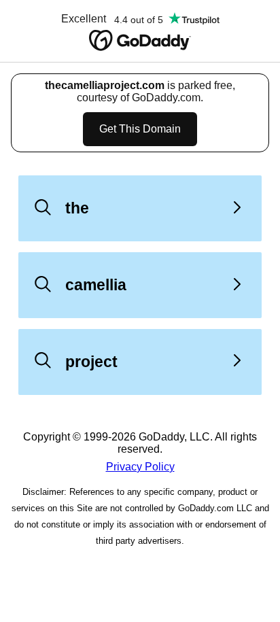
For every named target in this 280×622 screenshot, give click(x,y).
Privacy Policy (140, 466)
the (77, 208)
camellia (95, 285)
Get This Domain (140, 129)
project (91, 361)
